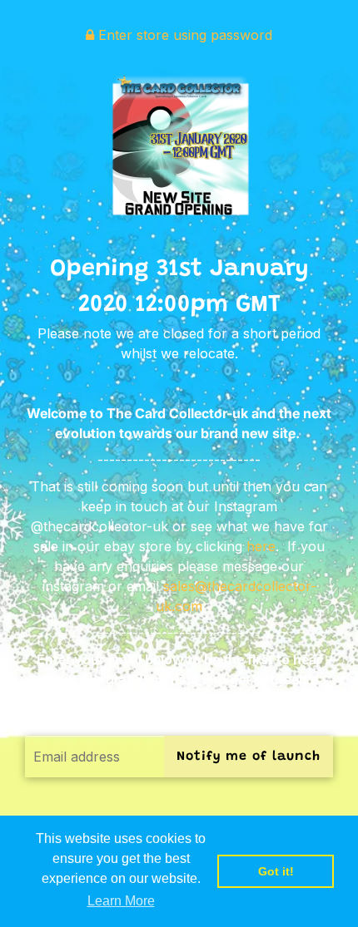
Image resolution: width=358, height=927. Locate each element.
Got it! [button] (276, 871)
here (261, 546)
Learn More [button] (121, 901)
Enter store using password (183, 35)
